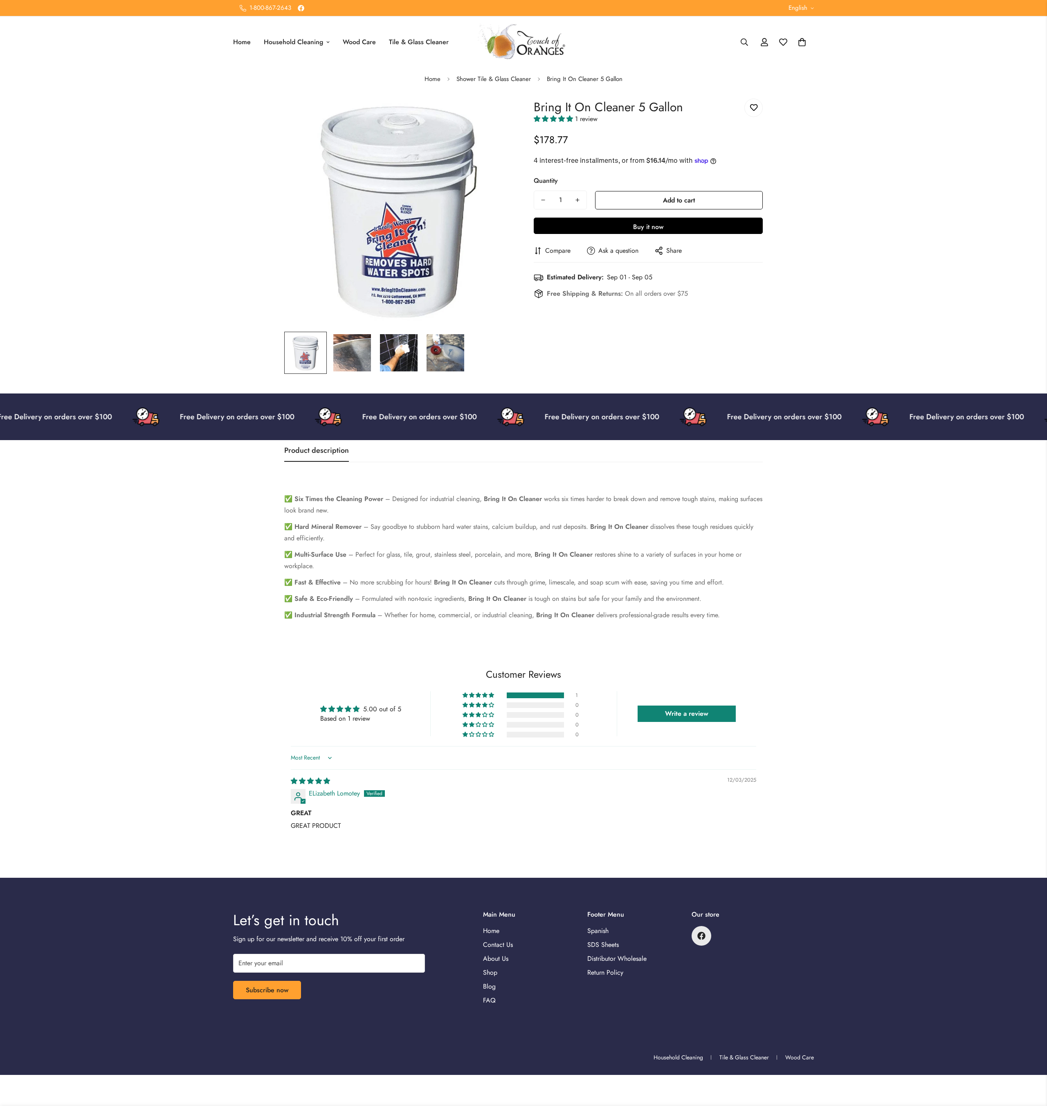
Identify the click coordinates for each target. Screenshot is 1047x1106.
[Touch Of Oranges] (523, 42)
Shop (490, 972)
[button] (802, 42)
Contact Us (498, 944)
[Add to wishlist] (753, 108)
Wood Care (359, 42)
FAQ (489, 1000)
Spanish (598, 930)
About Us (495, 958)
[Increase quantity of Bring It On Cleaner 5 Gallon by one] (577, 200)
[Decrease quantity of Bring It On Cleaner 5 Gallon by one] (543, 200)
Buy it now (648, 227)
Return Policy (605, 972)
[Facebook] (301, 8)
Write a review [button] (686, 713)
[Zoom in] (496, 114)
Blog (489, 986)
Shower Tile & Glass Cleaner (493, 78)
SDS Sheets (603, 944)
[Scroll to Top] (1031, 1061)
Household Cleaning (293, 42)
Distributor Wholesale (617, 958)
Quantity (546, 180)
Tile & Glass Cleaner (419, 42)
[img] (310, 781)
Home (242, 42)
